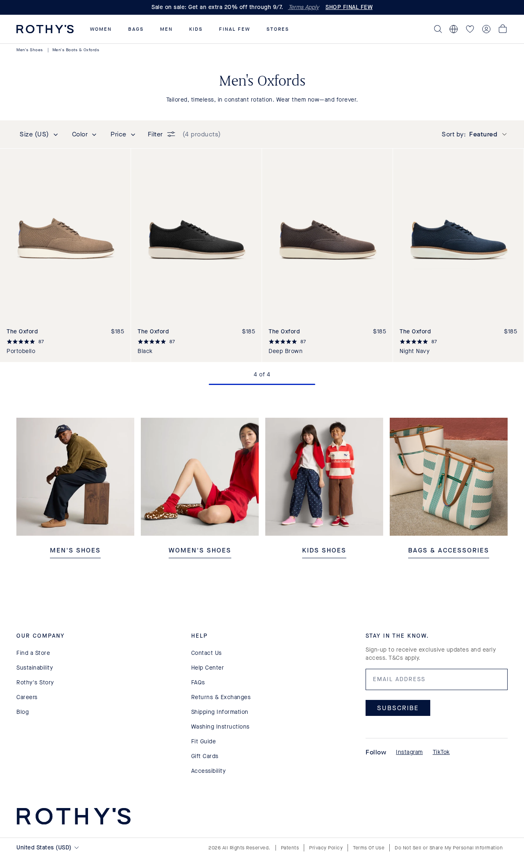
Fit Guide (203, 741)
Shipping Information (219, 712)
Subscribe (398, 708)
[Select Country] (453, 29)
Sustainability (34, 668)
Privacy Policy (326, 847)
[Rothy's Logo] (45, 29)
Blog (22, 712)
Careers (27, 697)
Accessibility (208, 771)
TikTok (441, 752)
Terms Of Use (368, 847)
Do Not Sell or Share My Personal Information (449, 847)
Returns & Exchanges (221, 697)
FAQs (198, 682)
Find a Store (33, 653)
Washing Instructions (220, 727)
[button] (101, 29)
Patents (290, 847)
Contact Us (206, 653)
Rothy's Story (35, 682)
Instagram (409, 752)
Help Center (207, 668)
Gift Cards (205, 756)
